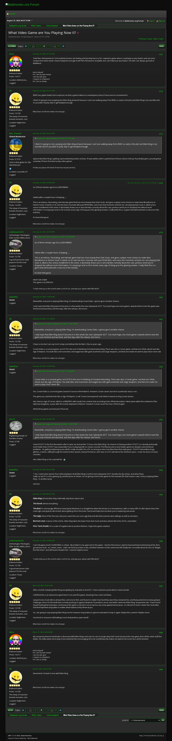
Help (141, 736)
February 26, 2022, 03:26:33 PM (44, 419)
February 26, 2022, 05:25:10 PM (44, 470)
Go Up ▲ (161, 736)
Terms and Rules (150, 736)
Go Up (10, 710)
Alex (11, 53)
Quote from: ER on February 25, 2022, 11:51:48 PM (56, 371)
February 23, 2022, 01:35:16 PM (44, 133)
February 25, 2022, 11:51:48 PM (44, 319)
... (34, 46)
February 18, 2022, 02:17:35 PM (44, 54)
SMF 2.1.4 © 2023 (14, 735)
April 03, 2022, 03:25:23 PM (42, 669)
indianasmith (16, 231)
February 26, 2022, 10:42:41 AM (44, 366)
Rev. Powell (15, 133)
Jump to (125, 720)
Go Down (12, 46)
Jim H (12, 419)
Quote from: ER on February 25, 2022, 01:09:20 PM (56, 237)
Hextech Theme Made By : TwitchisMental (22, 738)
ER (10, 90)
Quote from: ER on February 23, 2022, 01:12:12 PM (56, 138)
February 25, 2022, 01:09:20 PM (44, 183)
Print (161, 46)
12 (58, 46)
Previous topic (145, 39)
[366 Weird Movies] (10, 168)
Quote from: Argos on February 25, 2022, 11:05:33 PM (57, 324)
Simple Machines (26, 735)
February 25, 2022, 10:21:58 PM (44, 232)
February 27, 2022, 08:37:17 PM (44, 494)
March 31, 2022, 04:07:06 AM (43, 632)
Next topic (159, 39)
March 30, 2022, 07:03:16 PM (43, 586)
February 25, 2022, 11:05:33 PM (44, 297)
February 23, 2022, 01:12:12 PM (44, 91)
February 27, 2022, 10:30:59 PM (44, 541)
